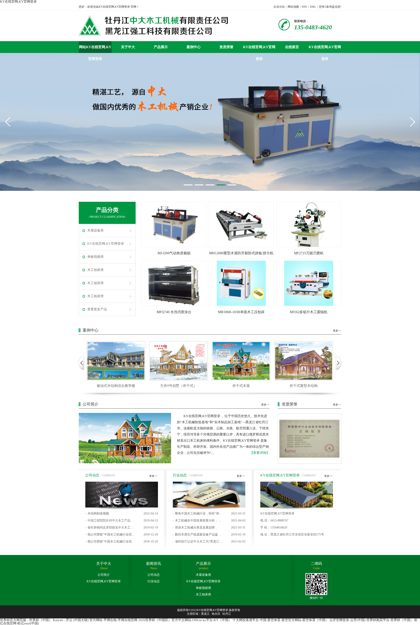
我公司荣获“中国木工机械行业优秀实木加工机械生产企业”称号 (123, 535)
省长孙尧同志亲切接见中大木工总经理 (123, 528)
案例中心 (194, 47)
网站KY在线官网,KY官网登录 (95, 49)
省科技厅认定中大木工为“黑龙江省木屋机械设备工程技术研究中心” (210, 542)
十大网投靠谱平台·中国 (249, 620)
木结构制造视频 (123, 513)
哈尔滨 (216, 613)
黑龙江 (205, 613)
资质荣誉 (226, 47)
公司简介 (104, 574)
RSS (304, 6)
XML (313, 6)
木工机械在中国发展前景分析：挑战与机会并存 (210, 521)
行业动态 (153, 581)
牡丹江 (226, 613)
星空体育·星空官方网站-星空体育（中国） (298, 620)
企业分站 (279, 6)
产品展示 (161, 47)
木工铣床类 (95, 296)
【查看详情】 (260, 453)
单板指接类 (95, 256)
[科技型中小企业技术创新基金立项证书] (309, 439)
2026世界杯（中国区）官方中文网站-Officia (170, 620)
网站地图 (293, 6)
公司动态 (153, 574)
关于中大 (128, 47)
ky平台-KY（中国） (217, 620)
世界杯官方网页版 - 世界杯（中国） (26, 620)
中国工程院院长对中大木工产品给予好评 (123, 521)
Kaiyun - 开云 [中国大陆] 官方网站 (78, 620)
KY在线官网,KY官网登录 (259, 49)
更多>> (337, 330)
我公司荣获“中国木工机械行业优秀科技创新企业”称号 (123, 542)
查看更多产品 (97, 309)
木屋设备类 (95, 230)
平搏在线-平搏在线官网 (120, 620)
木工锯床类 (95, 283)
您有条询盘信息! (330, 6)
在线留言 (292, 47)
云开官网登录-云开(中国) (347, 620)
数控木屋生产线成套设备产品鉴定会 (210, 535)
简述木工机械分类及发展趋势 (210, 527)
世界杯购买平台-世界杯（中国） (389, 620)
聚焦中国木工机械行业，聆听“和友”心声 (210, 514)
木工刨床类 (95, 270)
